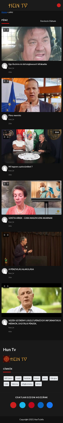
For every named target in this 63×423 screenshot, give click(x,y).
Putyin (36, 378)
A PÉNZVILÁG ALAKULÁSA (21, 269)
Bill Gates (8, 378)
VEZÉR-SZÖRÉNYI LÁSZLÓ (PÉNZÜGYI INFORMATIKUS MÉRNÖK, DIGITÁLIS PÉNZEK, (35, 322)
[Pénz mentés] (32, 95)
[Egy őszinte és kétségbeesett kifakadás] (32, 44)
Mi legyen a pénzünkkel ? (21, 166)
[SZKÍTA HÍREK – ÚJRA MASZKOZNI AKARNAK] (32, 198)
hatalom (27, 378)
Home (4, 12)
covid (18, 378)
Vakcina (15, 384)
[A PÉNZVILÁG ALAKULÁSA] (32, 249)
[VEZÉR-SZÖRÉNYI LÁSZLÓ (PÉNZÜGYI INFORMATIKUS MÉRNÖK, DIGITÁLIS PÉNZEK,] (32, 300)
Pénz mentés (15, 115)
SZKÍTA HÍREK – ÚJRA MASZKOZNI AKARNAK (30, 218)
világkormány (27, 384)
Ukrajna (53, 378)
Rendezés (48, 21)
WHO (38, 384)
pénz (45, 378)
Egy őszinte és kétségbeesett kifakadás (28, 64)
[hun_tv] (5, 66)
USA (6, 384)
